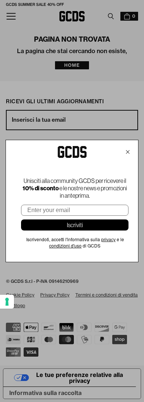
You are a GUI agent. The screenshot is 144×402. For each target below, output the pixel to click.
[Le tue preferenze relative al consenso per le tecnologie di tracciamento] (7, 302)
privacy (108, 239)
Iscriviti (75, 225)
